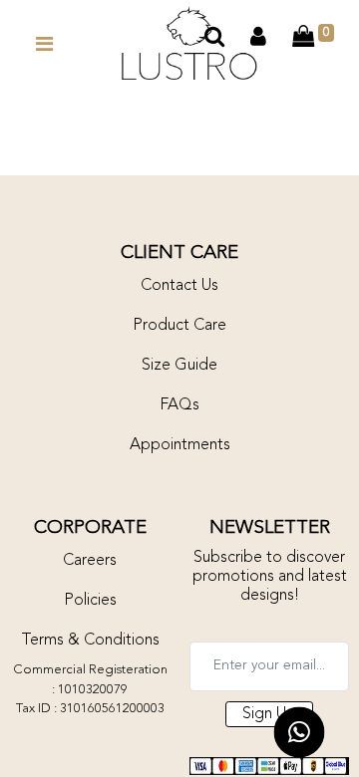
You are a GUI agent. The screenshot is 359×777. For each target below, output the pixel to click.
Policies (90, 601)
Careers (90, 561)
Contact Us (179, 286)
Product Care (179, 326)
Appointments (180, 445)
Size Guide (179, 366)
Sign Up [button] (269, 714)
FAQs (179, 405)
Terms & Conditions (90, 640)
